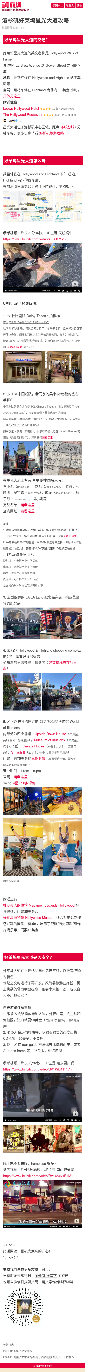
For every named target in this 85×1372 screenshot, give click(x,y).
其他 (79, 5)
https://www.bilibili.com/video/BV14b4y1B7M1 (38, 1175)
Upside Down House (50, 733)
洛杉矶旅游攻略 (51, 133)
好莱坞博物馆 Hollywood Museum (29, 917)
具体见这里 (12, 95)
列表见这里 (70, 536)
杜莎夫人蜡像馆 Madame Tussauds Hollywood (38, 905)
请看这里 (47, 437)
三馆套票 (38, 758)
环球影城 (67, 126)
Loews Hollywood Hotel (21, 108)
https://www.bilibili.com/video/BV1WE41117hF (38, 1069)
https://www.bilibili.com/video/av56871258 (35, 238)
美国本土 (57, 5)
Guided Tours (14, 347)
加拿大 (70, 5)
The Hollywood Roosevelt (22, 114)
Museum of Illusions (49, 739)
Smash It (18, 752)
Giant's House (33, 745)
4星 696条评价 (24, 782)
